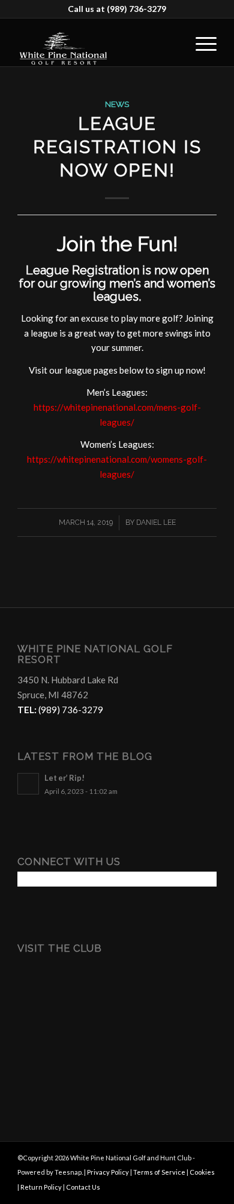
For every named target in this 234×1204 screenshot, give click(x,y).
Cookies (202, 1172)
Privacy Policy (108, 1172)
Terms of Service (159, 1172)
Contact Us (83, 1187)
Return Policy (41, 1187)
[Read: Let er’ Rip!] (28, 783)
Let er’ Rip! (64, 778)
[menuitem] (200, 42)
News (117, 104)
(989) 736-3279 (136, 9)
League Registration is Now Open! (117, 147)
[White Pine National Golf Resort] (96, 42)
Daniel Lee (156, 522)
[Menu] (200, 42)
